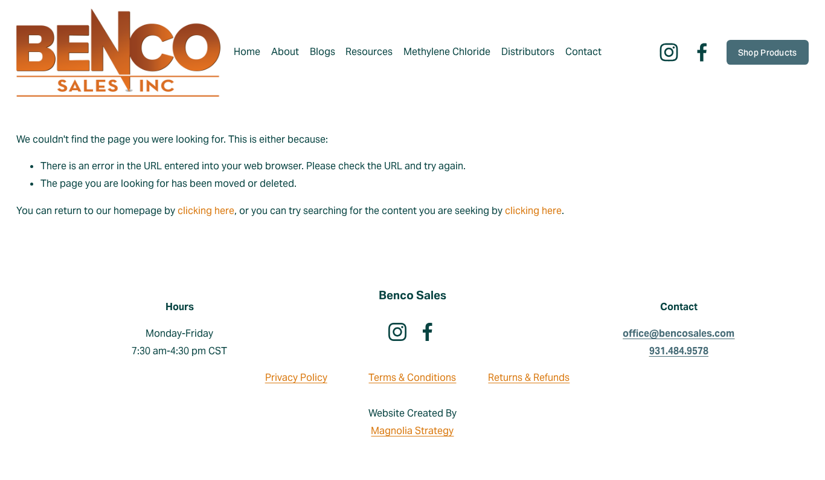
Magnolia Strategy (412, 430)
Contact (583, 51)
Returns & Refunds (529, 377)
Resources (369, 51)
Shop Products (767, 52)
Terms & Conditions (412, 377)
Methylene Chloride (446, 51)
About (285, 51)
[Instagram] (669, 52)
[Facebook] (702, 52)
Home (247, 51)
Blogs (322, 51)
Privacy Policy (296, 377)
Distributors (527, 51)
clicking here (206, 210)
